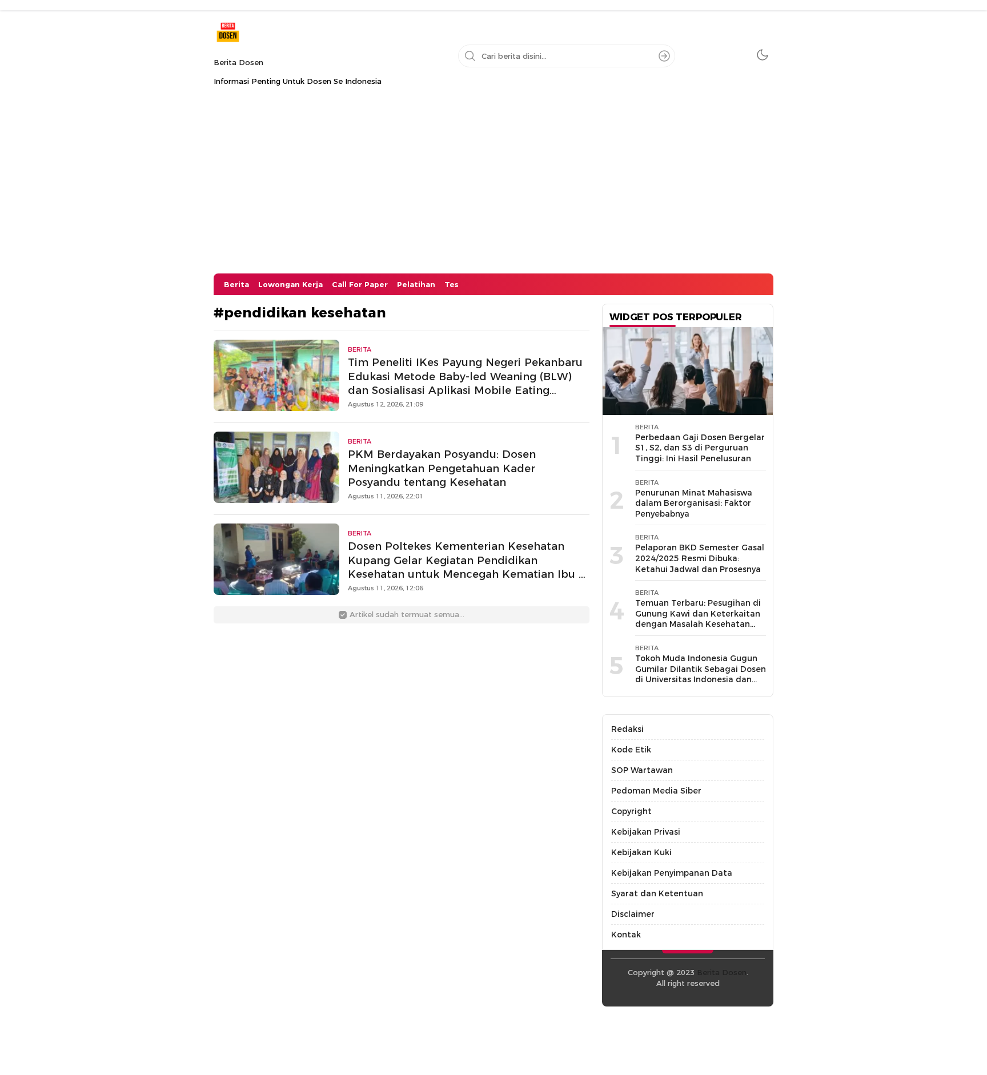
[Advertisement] (493, 188)
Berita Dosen (238, 62)
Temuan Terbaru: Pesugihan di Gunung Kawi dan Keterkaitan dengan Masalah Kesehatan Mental (698, 618)
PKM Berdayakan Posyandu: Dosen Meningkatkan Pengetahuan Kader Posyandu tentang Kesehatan (442, 468)
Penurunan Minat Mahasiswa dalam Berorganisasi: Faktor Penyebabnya (693, 503)
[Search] (664, 56)
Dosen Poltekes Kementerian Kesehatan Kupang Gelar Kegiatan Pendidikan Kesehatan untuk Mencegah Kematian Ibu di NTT (468, 567)
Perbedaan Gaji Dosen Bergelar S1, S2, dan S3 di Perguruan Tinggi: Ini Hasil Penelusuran (700, 448)
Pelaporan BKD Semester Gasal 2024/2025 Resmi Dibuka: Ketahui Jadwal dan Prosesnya (699, 558)
